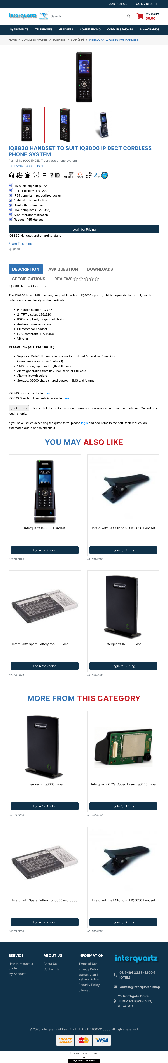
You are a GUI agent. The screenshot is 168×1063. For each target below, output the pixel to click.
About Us (50, 963)
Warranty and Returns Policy (89, 977)
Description (25, 269)
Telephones (43, 29)
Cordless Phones (120, 29)
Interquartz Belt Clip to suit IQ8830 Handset (123, 528)
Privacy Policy (89, 969)
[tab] (26, 269)
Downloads (100, 269)
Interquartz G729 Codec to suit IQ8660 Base (123, 784)
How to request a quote (21, 966)
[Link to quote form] (19, 408)
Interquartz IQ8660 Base (123, 644)
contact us (118, 3)
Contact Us (52, 969)
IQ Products (19, 29)
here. (47, 393)
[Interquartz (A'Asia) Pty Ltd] (29, 16)
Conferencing (90, 29)
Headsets (66, 29)
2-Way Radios (149, 29)
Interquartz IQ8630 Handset (44, 528)
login (84, 423)
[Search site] (129, 16)
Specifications (28, 279)
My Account (17, 974)
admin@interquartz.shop (140, 987)
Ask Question (63, 269)
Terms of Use (88, 963)
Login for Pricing (84, 229)
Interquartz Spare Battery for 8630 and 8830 (44, 644)
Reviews (64, 279)
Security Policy (89, 985)
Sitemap (84, 990)
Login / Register (147, 3)
